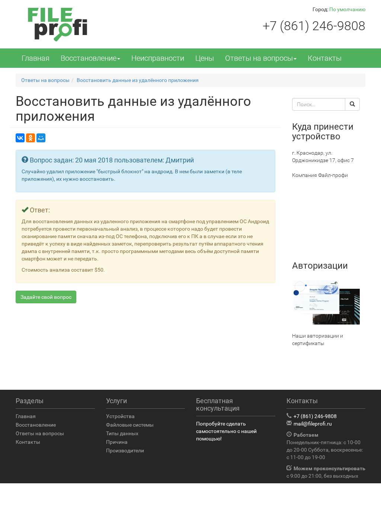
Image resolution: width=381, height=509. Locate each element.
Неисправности (157, 58)
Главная (35, 58)
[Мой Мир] (40, 137)
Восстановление (88, 58)
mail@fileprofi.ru (313, 424)
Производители (125, 450)
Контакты (325, 58)
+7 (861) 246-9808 (314, 25)
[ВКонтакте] (20, 137)
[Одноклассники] (30, 137)
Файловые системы (130, 425)
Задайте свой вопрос (45, 297)
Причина (117, 442)
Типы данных (122, 433)
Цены (204, 58)
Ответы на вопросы (259, 58)
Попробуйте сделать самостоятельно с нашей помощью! (226, 431)
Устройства (120, 416)
